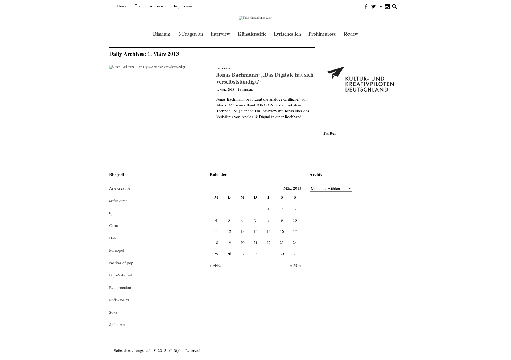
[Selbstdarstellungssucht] (255, 18)
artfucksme (118, 200)
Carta (113, 225)
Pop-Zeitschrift (121, 275)
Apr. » (296, 265)
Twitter (329, 133)
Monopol (116, 250)
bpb (112, 213)
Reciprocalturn (121, 287)
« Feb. (215, 265)
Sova (113, 312)
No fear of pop (121, 262)
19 (229, 242)
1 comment (245, 89)
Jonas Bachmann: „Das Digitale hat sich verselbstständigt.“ (265, 77)
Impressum (183, 6)
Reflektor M (119, 299)
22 (268, 242)
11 (216, 231)
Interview (223, 67)
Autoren (156, 6)
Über (138, 6)
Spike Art (117, 324)
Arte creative (119, 188)
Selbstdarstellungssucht (133, 350)
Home (122, 6)
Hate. (113, 238)
